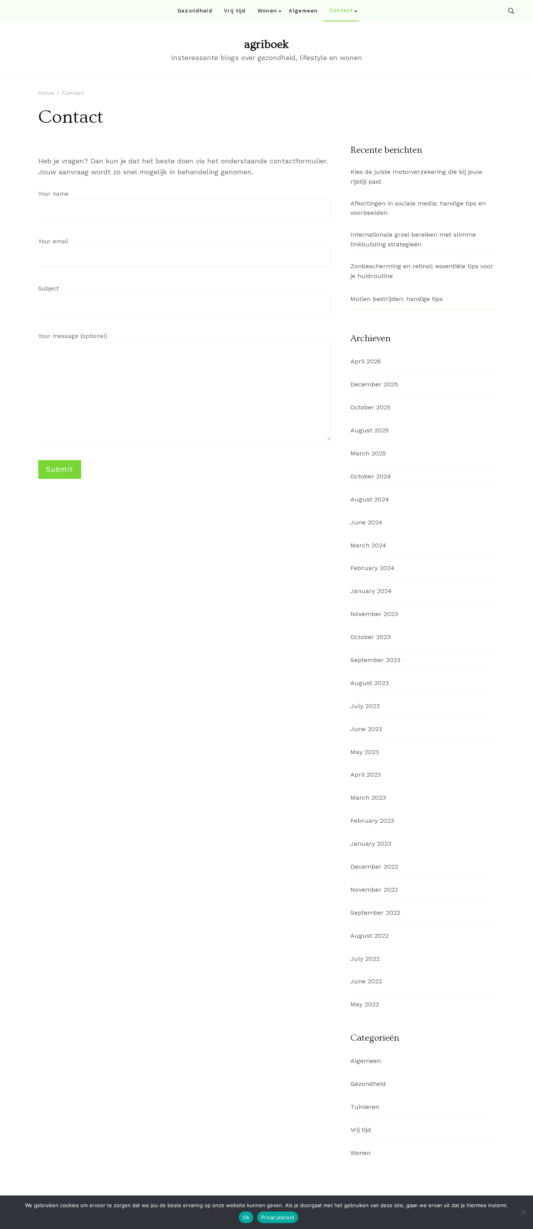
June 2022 (366, 981)
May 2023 (364, 752)
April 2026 (365, 361)
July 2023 (365, 706)
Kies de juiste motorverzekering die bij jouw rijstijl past (416, 176)
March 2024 (368, 545)
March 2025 (368, 453)
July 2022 (365, 958)
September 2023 (375, 660)
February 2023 (372, 820)
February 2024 (372, 568)
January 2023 (370, 843)
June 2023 (366, 729)
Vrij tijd (235, 10)
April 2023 (365, 774)
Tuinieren (364, 1106)
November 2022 (374, 889)
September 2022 (375, 912)
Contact (341, 10)
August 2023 (369, 683)
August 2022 (369, 935)
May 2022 (364, 1004)
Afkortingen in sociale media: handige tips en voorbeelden (418, 208)
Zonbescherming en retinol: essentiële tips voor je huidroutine (421, 271)
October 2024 (370, 476)
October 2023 (370, 637)
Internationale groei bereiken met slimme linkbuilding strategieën (413, 239)
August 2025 (369, 430)
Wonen (267, 10)
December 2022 (374, 866)
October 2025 (370, 407)
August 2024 (369, 499)
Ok (246, 1217)
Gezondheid (195, 10)
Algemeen (303, 10)
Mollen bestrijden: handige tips (396, 299)
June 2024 (366, 522)
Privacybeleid (277, 1217)
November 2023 (374, 614)
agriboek (266, 44)
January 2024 (371, 591)
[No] (523, 1212)
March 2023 (368, 797)
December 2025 (374, 384)
